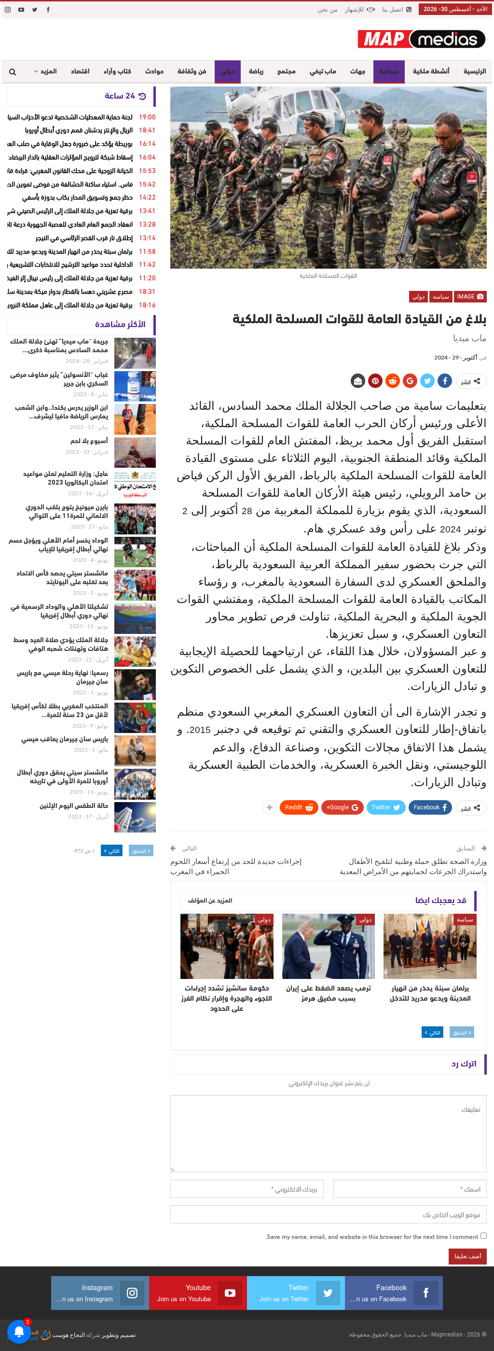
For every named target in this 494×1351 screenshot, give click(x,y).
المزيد (49, 71)
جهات (357, 71)
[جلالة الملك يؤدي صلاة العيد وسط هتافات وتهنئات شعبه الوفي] (135, 651)
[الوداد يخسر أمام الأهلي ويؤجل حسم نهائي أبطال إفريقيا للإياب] (135, 552)
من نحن (327, 9)
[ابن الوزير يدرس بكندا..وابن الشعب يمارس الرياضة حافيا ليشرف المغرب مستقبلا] (135, 419)
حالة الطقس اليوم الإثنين (74, 806)
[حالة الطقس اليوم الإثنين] (135, 817)
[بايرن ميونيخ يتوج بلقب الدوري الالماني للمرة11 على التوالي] (135, 518)
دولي (227, 71)
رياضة (256, 71)
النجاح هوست (68, 1335)
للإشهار (354, 9)
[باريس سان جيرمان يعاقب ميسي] (135, 750)
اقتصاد (80, 71)
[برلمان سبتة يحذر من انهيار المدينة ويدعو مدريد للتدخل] (430, 946)
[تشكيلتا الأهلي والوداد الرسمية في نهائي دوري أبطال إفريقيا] (135, 618)
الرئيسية (475, 71)
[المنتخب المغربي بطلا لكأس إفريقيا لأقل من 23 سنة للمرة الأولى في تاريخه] (135, 718)
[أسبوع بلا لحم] (135, 452)
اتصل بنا (392, 9)
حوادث (154, 71)
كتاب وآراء (117, 71)
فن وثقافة (192, 71)
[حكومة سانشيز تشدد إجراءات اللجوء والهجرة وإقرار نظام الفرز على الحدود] (227, 946)
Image (466, 296)
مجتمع (286, 71)
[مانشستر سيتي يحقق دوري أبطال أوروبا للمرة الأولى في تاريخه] (135, 784)
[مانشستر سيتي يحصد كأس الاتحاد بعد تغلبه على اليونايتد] (135, 585)
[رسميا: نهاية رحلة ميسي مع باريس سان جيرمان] (135, 684)
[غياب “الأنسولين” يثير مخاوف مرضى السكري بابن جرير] (135, 386)
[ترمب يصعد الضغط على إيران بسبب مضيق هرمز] (328, 946)
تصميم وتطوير (119, 1335)
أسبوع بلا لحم (89, 441)
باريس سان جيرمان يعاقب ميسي (64, 739)
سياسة (389, 71)
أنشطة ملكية (431, 71)
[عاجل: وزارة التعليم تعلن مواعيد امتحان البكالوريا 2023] (135, 485)
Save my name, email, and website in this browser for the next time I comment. (371, 1236)
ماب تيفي (323, 71)
